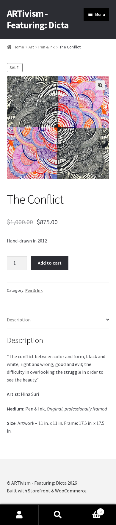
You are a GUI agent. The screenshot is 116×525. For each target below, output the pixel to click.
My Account (19, 515)
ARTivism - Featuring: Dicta (38, 19)
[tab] (58, 320)
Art (31, 47)
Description (19, 320)
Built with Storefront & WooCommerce (47, 491)
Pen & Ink (46, 47)
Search (58, 515)
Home (19, 47)
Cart (89, 509)
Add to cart (50, 263)
